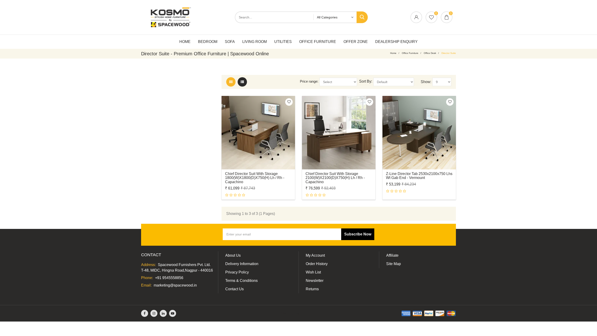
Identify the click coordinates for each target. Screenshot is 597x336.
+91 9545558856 (169, 278)
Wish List (313, 272)
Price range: (309, 81)
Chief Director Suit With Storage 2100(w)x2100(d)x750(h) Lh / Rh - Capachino (335, 178)
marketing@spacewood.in (175, 285)
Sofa (230, 42)
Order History (317, 264)
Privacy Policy (237, 272)
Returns (312, 289)
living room (254, 42)
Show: (426, 82)
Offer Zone (356, 42)
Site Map (393, 264)
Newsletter (314, 281)
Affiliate (392, 255)
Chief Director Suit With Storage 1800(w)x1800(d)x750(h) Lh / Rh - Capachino (254, 178)
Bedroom (207, 42)
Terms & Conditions (241, 281)
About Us (233, 255)
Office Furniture (317, 42)
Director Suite (448, 53)
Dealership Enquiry (396, 42)
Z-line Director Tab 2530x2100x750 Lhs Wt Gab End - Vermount (419, 176)
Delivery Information (241, 264)
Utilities (283, 42)
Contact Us (234, 289)
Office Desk (430, 53)
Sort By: (365, 81)
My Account (315, 255)
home (393, 53)
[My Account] (416, 18)
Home (185, 42)
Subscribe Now (357, 234)
